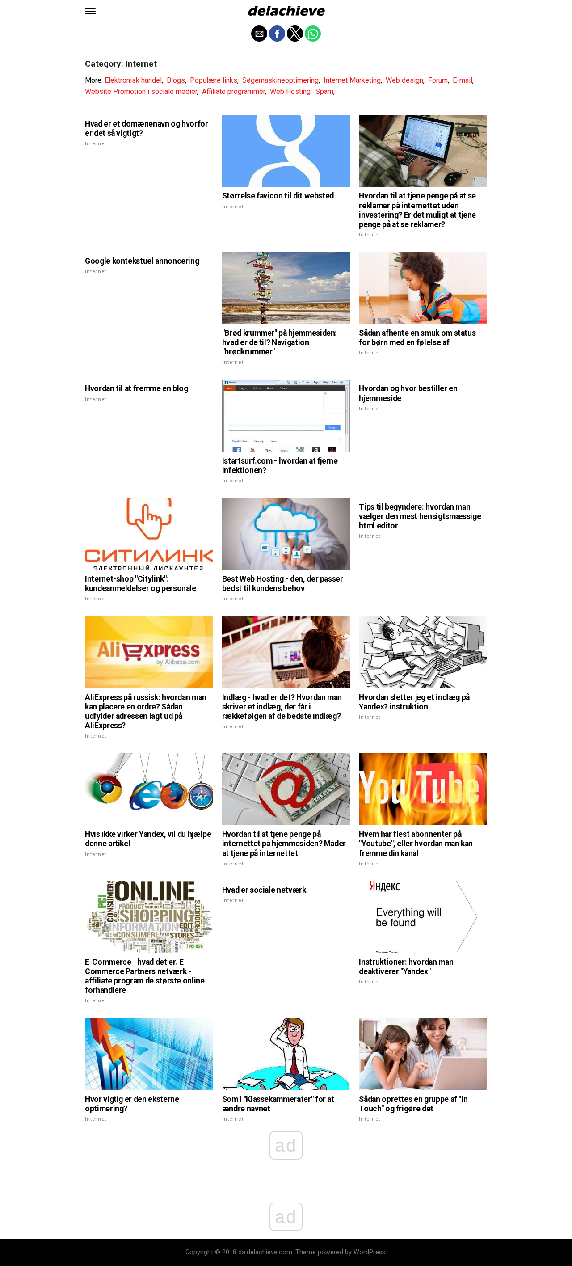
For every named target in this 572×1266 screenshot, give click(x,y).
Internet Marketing (352, 80)
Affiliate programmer (233, 91)
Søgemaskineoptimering (280, 80)
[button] (90, 11)
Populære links (213, 80)
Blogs (176, 80)
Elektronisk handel (133, 80)
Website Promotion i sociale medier (141, 91)
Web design (404, 80)
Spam (324, 91)
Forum (438, 80)
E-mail (462, 80)
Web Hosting (290, 91)
